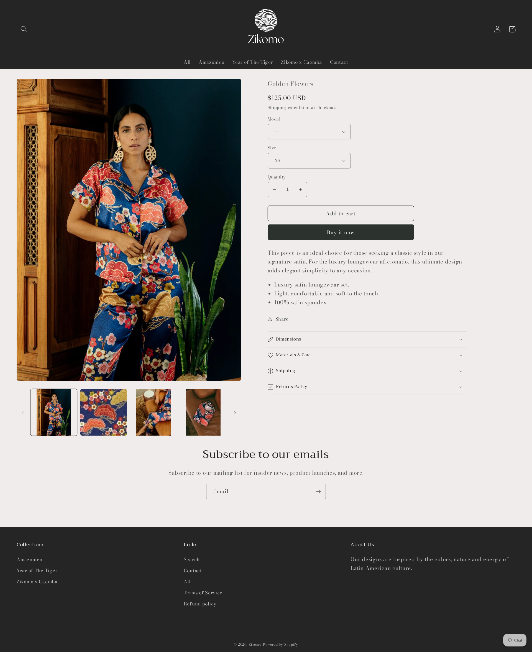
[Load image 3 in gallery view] (153, 412)
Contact (193, 570)
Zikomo (255, 644)
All (187, 581)
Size (272, 148)
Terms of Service (203, 592)
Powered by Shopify (280, 644)
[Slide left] (23, 412)
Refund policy (200, 603)
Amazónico (29, 559)
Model (274, 119)
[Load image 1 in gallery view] (53, 412)
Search (192, 559)
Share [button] (282, 319)
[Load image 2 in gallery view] (103, 412)
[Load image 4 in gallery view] (203, 412)
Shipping (277, 107)
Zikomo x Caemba (37, 581)
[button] (24, 29)
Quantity (277, 177)
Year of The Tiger (37, 570)
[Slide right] (235, 412)
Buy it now (341, 232)
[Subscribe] (318, 491)
